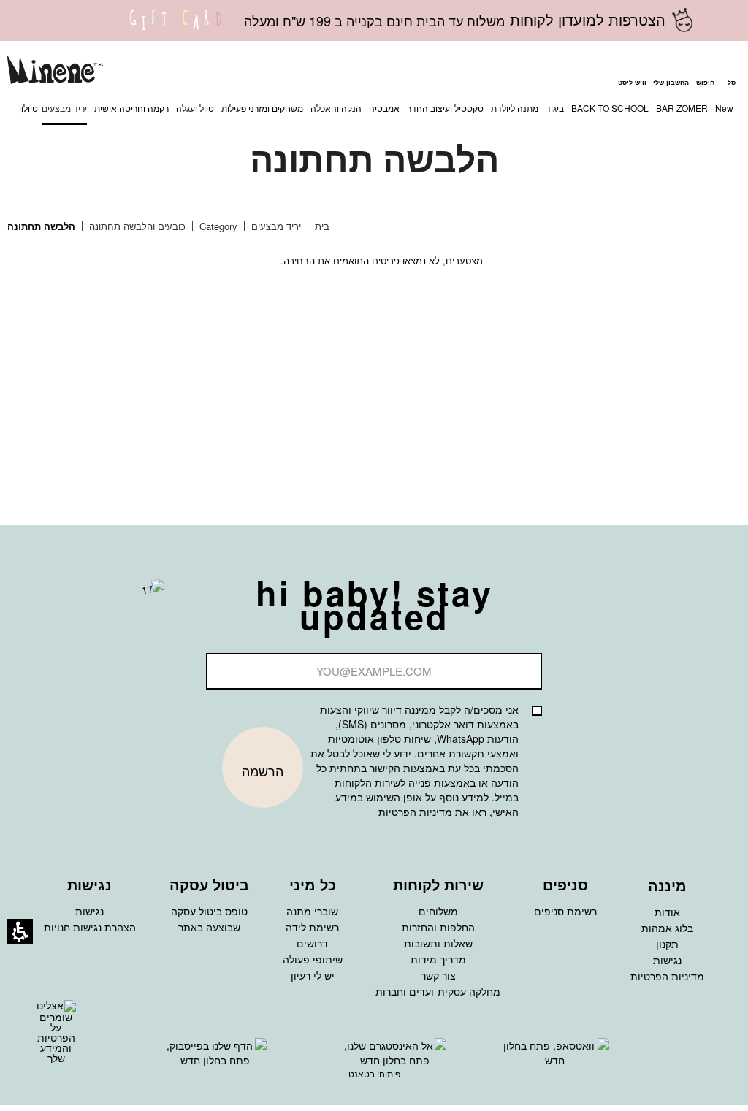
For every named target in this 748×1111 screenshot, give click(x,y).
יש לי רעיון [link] (313, 975)
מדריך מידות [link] (438, 959)
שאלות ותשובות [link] (438, 943)
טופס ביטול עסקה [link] (209, 911)
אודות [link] (667, 911)
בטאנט (361, 1073)
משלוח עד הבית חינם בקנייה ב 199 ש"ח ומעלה (374, 20)
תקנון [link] (667, 943)
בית (320, 226)
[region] (179, 227)
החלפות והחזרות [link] (438, 927)
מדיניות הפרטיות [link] (667, 976)
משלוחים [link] (438, 911)
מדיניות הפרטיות (415, 811)
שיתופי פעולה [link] (313, 959)
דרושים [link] (312, 943)
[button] (704, 72)
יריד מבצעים (274, 226)
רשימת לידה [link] (312, 927)
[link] (176, 29)
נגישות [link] (667, 959)
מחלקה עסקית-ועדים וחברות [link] (437, 991)
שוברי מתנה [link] (312, 911)
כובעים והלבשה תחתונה (136, 226)
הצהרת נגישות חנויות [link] (90, 927)
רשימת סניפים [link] (565, 911)
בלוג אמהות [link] (667, 927)
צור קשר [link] (438, 975)
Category (216, 226)
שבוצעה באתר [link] (209, 927)
